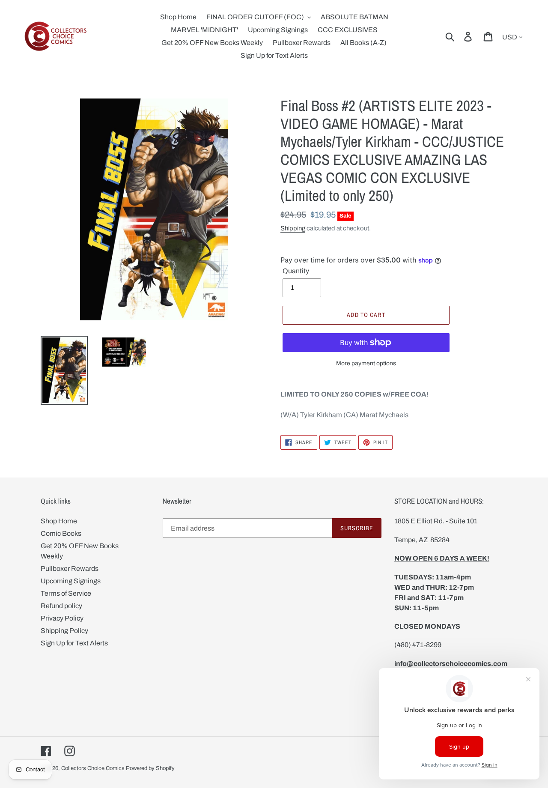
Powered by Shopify (150, 768)
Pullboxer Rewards (69, 568)
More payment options (366, 363)
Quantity (296, 271)
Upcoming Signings (71, 581)
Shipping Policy (64, 630)
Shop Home (59, 521)
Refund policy (61, 605)
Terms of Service (66, 593)
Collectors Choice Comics (93, 768)
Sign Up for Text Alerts (74, 643)
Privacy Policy (62, 618)
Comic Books (61, 533)
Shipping (292, 228)
